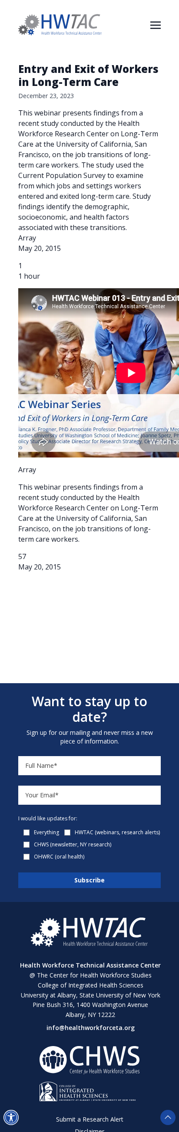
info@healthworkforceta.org (90, 1027)
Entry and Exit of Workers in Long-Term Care (88, 75)
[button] (11, 1117)
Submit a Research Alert (89, 1119)
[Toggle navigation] (155, 24)
